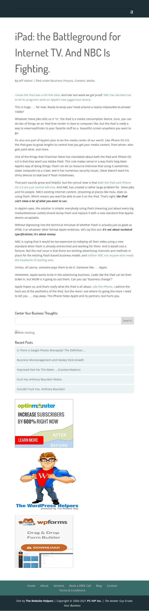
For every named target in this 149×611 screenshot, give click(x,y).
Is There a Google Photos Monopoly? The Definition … (51, 350)
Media (91, 80)
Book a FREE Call (80, 586)
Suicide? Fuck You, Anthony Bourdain (41, 389)
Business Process (62, 80)
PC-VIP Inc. (94, 601)
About (44, 586)
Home (31, 586)
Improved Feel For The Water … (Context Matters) (48, 369)
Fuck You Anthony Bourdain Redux (39, 379)
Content (80, 80)
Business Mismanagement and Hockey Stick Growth (50, 360)
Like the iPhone (102, 286)
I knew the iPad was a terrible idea (37, 95)
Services (59, 586)
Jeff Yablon (26, 80)
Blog (99, 586)
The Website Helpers (39, 601)
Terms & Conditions (72, 590)
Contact (112, 586)
